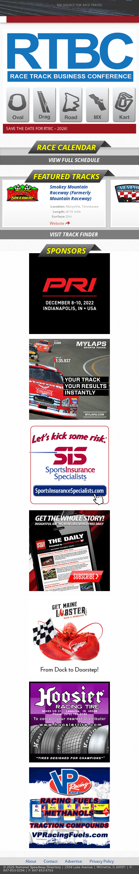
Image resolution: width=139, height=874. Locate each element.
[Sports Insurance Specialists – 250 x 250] (69, 465)
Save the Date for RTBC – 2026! (36, 128)
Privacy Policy (102, 861)
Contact (51, 861)
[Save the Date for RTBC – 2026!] (69, 76)
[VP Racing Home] (69, 807)
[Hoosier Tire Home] (69, 722)
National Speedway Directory (63, 13)
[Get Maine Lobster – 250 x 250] (69, 636)
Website (57, 223)
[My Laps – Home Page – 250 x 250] (69, 379)
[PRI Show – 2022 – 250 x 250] (69, 293)
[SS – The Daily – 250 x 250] (69, 550)
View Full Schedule (74, 160)
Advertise (73, 861)
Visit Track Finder (74, 234)
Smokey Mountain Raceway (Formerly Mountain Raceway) (70, 192)
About (31, 861)
